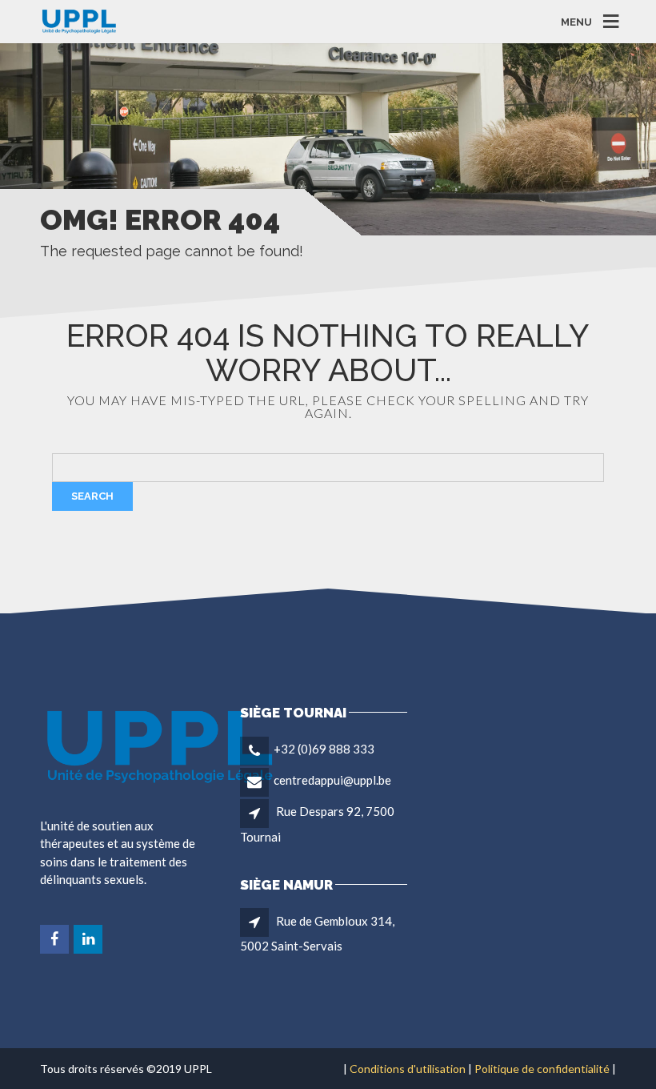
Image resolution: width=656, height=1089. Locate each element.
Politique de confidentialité (542, 1068)
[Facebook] (55, 939)
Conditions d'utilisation (408, 1068)
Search (92, 496)
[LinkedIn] (89, 939)
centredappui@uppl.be (332, 780)
